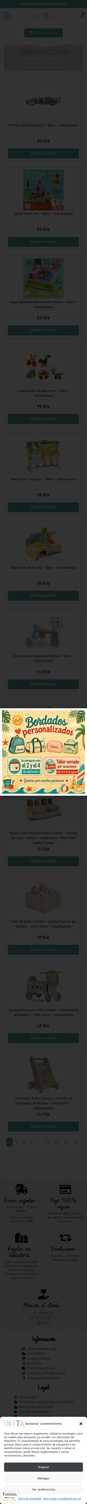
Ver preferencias (43, 1489)
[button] (81, 1424)
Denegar (44, 1478)
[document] (43, 752)
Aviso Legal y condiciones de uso (62, 1498)
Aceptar (43, 1467)
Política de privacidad (29, 1498)
